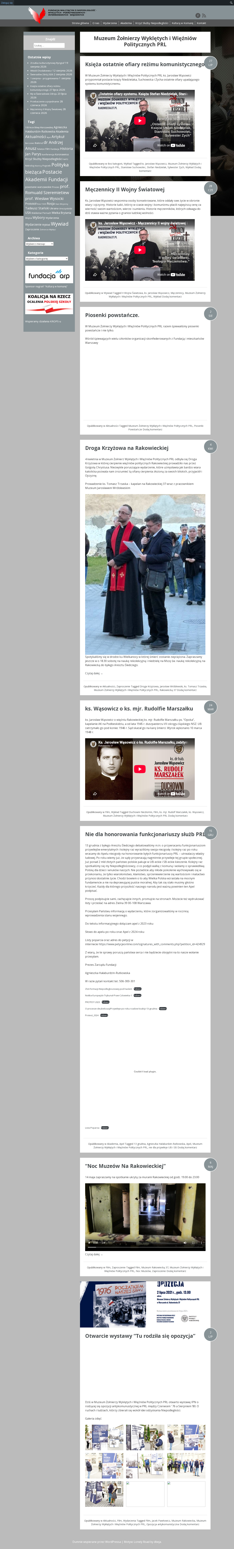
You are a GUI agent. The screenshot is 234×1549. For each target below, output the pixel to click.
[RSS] (204, 15)
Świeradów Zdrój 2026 (41, 74)
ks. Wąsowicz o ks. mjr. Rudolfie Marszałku (139, 708)
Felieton (41, 149)
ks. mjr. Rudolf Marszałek (173, 812)
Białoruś (39, 143)
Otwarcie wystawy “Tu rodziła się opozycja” (140, 1335)
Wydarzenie (33, 224)
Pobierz (138, 988)
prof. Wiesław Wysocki (44, 198)
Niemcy (38, 166)
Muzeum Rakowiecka (183, 1520)
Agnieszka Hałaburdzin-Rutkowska (166, 1143)
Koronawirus (62, 154)
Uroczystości (65, 208)
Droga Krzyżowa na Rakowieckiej (127, 447)
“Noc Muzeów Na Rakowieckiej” (125, 1165)
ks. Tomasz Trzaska (195, 686)
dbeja (157, 1542)
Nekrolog (29, 165)
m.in (158, 845)
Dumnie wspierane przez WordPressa (96, 1542)
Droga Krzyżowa (149, 686)
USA (28, 213)
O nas (96, 23)
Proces (55, 187)
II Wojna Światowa (132, 293)
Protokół (30, 204)
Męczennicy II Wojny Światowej (125, 189)
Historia (66, 148)
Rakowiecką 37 (168, 690)
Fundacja (55, 149)
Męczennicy (177, 293)
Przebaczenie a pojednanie (44, 101)
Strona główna (80, 23)
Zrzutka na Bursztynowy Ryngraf (47, 62)
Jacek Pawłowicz (161, 1520)
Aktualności (112, 425)
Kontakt (201, 23)
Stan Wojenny (61, 204)
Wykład (128, 163)
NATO (65, 159)
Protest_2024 (91, 1015)
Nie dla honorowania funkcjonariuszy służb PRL (145, 834)
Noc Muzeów (143, 1271)
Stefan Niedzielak (156, 167)
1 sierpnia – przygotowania (44, 78)
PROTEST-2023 (92, 1002)
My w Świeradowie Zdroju (43, 93)
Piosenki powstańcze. (112, 315)
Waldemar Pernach (41, 212)
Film (107, 812)
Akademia (126, 23)
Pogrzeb (46, 165)
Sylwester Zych (176, 167)
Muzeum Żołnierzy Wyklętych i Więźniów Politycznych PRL (160, 425)
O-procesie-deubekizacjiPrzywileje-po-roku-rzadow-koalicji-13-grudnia (121, 1008)
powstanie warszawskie (38, 187)
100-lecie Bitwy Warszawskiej (39, 127)
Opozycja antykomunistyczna (162, 1524)
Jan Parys (33, 153)
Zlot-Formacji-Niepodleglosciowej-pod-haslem (108, 988)
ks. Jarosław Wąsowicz (154, 163)
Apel (121, 1143)
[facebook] (197, 15)
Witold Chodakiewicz (41, 70)
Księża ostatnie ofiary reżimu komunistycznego (145, 64)
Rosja (51, 203)
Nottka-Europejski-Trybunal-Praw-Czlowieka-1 (108, 995)
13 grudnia (140, 1143)
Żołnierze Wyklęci (48, 229)
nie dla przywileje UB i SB (163, 1147)
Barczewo (29, 143)
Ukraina (54, 208)
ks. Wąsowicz (196, 812)
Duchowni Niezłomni (140, 812)
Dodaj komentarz (172, 296)
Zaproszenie (123, 686)
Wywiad (108, 293)
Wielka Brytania (61, 213)
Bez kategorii (115, 163)
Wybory (39, 217)
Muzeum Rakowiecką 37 (154, 1267)
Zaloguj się (7, 2)
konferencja (48, 154)
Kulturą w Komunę (182, 23)
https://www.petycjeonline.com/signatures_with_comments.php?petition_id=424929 (152, 944)
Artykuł (58, 136)
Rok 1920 (41, 204)
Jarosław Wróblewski (171, 686)
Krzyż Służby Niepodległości (151, 23)
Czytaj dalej (94, 673)
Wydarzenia (110, 23)
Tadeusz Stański (37, 208)
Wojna (28, 217)
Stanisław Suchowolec (133, 167)
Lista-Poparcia (92, 1127)
